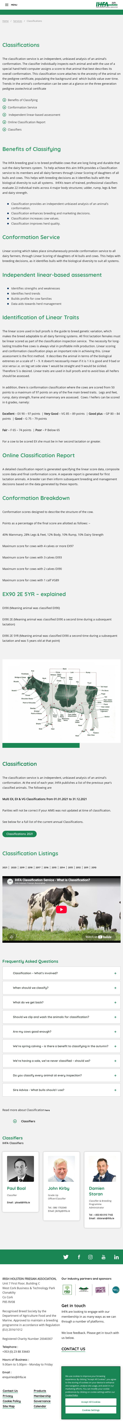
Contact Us (10, 1391)
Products (40, 1391)
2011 (86, 867)
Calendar (40, 1406)
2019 (22, 867)
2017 (38, 867)
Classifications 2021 (19, 834)
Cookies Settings (91, 1410)
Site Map (9, 1406)
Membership (42, 1396)
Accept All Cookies (90, 1401)
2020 (13, 867)
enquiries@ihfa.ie (14, 1377)
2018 (30, 867)
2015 (54, 867)
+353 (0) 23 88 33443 (16, 1351)
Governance (42, 1401)
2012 (78, 867)
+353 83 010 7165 (103, 1214)
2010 (93, 867)
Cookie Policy (12, 1401)
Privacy (8, 1396)
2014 (62, 867)
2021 (4, 867)
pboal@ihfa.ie (22, 1202)
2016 (46, 867)
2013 (70, 867)
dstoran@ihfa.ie (105, 1218)
